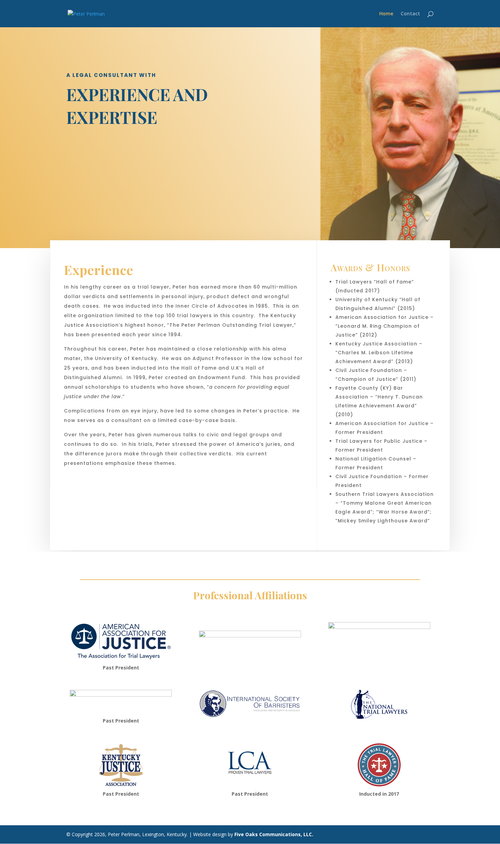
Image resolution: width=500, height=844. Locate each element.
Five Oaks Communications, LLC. (273, 834)
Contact (410, 14)
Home (386, 14)
